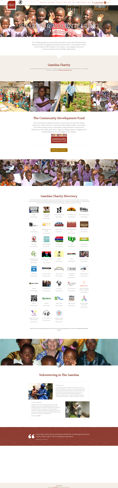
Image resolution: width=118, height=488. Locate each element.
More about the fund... (59, 150)
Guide (64, 2)
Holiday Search (51, 2)
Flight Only (59, 2)
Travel (69, 2)
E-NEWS (89, 2)
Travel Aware (55, 487)
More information (34, 216)
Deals (73, 2)
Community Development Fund (65, 70)
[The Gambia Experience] (11, 8)
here (40, 415)
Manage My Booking (81, 2)
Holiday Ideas (43, 2)
